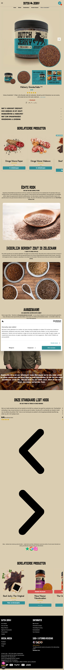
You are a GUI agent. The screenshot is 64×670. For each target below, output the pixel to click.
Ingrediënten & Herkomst (12, 114)
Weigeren (11, 347)
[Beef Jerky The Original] (13, 580)
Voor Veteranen (36, 632)
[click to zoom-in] (31, 39)
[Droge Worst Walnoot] (40, 146)
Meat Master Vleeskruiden (40, 597)
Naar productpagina (13, 603)
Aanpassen (30, 347)
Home (15, 7)
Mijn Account (35, 623)
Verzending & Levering (11, 119)
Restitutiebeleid (36, 630)
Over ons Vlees (4, 625)
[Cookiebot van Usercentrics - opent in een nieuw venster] (54, 321)
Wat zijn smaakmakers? (11, 116)
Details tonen (54, 343)
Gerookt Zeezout (34, 7)
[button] (59, 3)
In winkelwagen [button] (14, 168)
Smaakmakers (26, 7)
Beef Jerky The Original (13, 596)
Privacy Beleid (4, 632)
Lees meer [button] (43, 97)
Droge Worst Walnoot (41, 161)
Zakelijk (3, 634)
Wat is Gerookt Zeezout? (11, 108)
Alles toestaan (51, 347)
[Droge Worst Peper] (14, 146)
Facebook (3, 641)
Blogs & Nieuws (4, 627)
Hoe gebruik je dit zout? (11, 111)
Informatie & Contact (37, 625)
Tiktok (2, 646)
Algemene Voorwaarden (6, 630)
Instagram (3, 644)
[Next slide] (59, 39)
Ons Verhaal (4, 623)
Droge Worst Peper (14, 161)
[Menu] (3, 3)
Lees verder (40, 605)
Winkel (19, 7)
